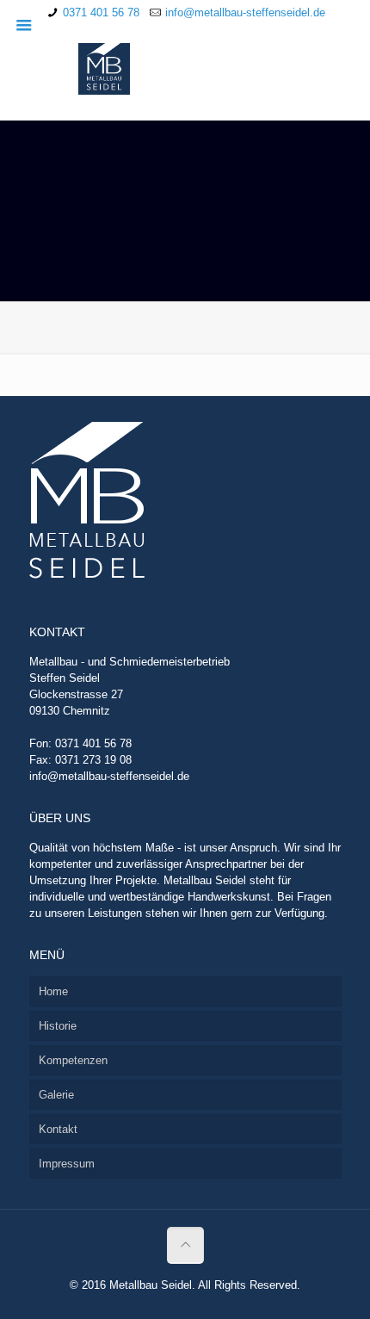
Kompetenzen (73, 1060)
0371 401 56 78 (101, 12)
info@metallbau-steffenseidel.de (245, 12)
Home (53, 991)
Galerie (56, 1094)
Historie (58, 1025)
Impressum (67, 1163)
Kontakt (58, 1129)
